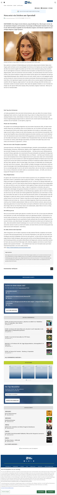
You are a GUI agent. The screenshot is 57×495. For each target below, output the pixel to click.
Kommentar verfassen (10, 269)
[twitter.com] (26, 461)
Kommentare (44, 8)
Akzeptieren (50, 492)
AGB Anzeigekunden (49, 466)
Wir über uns (8, 466)
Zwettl (14, 5)
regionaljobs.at (22, 288)
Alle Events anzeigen (11, 444)
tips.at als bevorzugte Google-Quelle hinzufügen (30, 11)
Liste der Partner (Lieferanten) (7, 488)
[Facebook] (24, 461)
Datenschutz (33, 466)
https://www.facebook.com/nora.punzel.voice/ (19, 248)
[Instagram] (28, 461)
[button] (2, 2)
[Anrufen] (31, 461)
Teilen (51, 8)
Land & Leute (20, 5)
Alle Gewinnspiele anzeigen (13, 357)
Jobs (27, 466)
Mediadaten (15, 466)
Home (5, 5)
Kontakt (22, 466)
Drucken (37, 8)
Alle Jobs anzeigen (11, 310)
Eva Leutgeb (21, 18)
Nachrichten (9, 5)
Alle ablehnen (41, 492)
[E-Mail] (34, 461)
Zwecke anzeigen (5, 492)
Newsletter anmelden (12, 401)
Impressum (40, 466)
